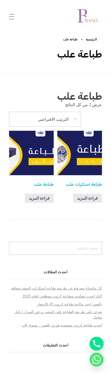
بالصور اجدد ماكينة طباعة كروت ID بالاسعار (69, 304)
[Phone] (97, 344)
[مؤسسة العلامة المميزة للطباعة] (88, 16)
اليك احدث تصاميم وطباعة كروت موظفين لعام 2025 (62, 296)
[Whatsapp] (97, 360)
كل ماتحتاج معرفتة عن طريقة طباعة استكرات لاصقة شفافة (56, 288)
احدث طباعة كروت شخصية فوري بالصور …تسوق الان (62, 325)
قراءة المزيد (87, 198)
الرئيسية (91, 39)
